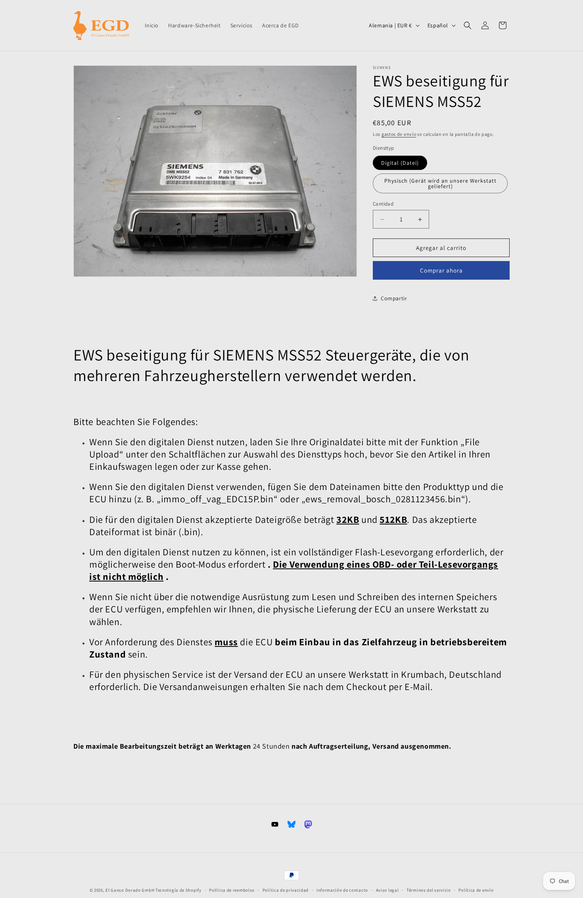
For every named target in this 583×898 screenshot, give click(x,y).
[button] (467, 25)
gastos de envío (399, 134)
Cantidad (383, 203)
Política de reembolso (232, 890)
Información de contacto (342, 890)
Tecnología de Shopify (178, 890)
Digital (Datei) (400, 162)
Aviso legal (387, 890)
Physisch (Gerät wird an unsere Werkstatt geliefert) (440, 183)
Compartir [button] (394, 298)
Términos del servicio (429, 890)
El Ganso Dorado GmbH (129, 890)
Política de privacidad (286, 890)
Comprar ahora (441, 270)
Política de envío (475, 890)
